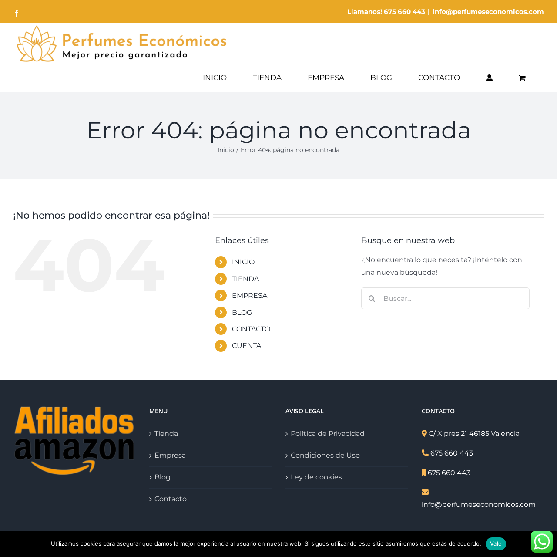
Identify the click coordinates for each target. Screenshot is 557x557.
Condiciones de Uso (325, 455)
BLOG (242, 312)
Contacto (170, 499)
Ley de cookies (316, 477)
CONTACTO (251, 329)
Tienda (166, 433)
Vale (496, 543)
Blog (162, 477)
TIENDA (245, 279)
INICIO (243, 262)
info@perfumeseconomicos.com (488, 11)
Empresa (170, 455)
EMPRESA (249, 295)
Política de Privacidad (328, 433)
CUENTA (246, 345)
